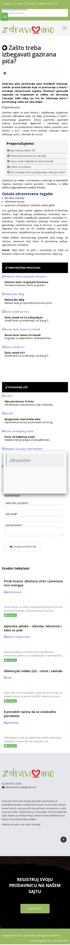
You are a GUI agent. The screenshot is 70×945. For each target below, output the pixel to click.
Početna (7, 3)
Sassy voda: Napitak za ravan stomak (31, 161)
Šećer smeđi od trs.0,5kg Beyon (24, 317)
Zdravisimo (20, 460)
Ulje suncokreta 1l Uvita (19, 401)
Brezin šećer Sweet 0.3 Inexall (22, 335)
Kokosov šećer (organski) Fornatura (26, 282)
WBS (65, 940)
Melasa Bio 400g (14, 299)
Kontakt (30, 3)
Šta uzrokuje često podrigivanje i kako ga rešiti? (37, 172)
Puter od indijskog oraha (20, 436)
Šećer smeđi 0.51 (15, 352)
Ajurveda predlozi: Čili (22, 150)
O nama (19, 3)
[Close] (67, 451)
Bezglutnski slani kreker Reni (22, 419)
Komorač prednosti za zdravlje (28, 155)
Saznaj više (35, 908)
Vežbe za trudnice (20, 166)
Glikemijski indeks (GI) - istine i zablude (33, 671)
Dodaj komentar (24, 546)
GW (50, 940)
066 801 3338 (45, 3)
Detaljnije (11, 615)
